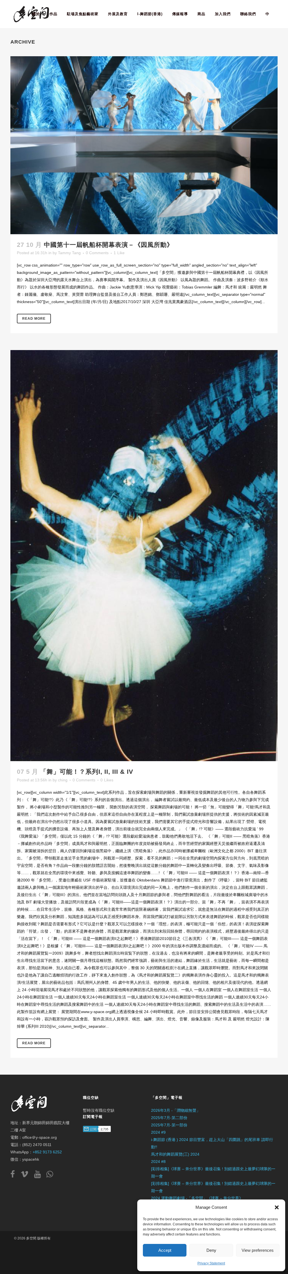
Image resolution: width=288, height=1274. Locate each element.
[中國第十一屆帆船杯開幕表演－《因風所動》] (144, 145)
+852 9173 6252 (47, 1152)
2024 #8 (158, 1161)
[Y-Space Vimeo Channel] (27, 1175)
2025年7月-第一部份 (169, 1125)
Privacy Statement (211, 1263)
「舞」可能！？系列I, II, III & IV (86, 771)
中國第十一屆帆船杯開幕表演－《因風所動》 (108, 244)
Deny (211, 1250)
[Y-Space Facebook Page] (14, 1175)
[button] (277, 1207)
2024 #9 (158, 1132)
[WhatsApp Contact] (49, 1175)
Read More (34, 319)
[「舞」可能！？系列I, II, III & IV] (144, 555)
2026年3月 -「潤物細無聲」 (175, 1110)
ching (63, 780)
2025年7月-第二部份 (169, 1117)
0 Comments (97, 253)
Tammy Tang (69, 253)
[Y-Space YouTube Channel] (39, 1175)
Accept (164, 1250)
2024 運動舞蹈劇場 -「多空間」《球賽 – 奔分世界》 (197, 1198)
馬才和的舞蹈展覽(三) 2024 (175, 1154)
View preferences (258, 1250)
